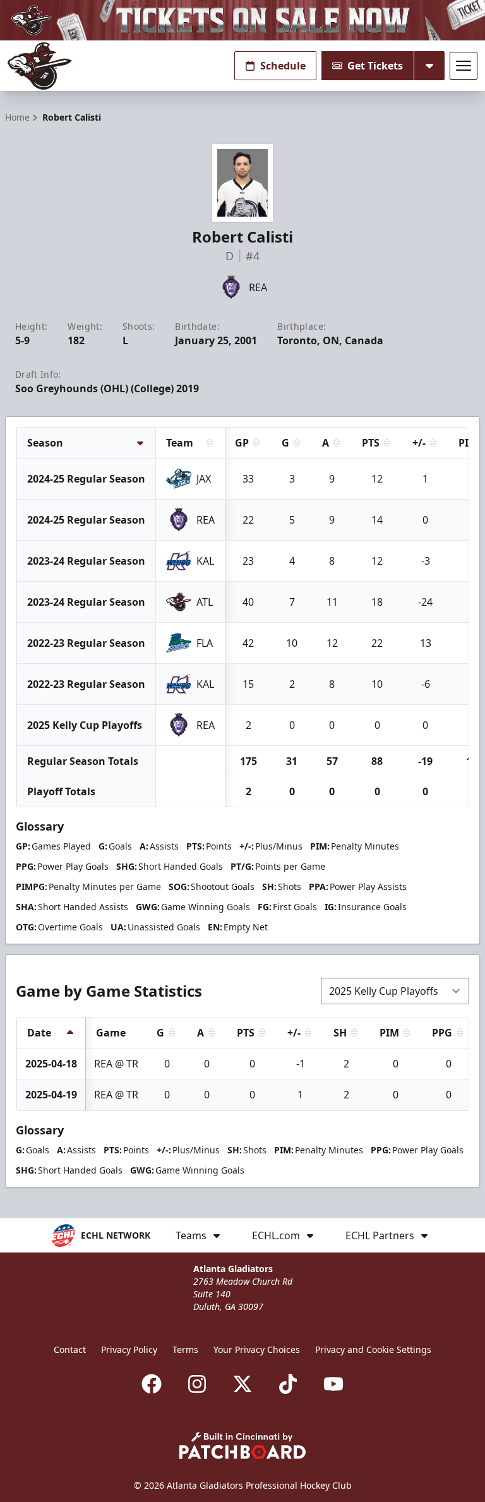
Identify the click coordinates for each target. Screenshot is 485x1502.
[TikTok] (288, 1384)
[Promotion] (242, 20)
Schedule (283, 66)
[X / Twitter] (242, 1384)
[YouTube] (333, 1384)
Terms (185, 1349)
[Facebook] (151, 1384)
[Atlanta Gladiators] (40, 66)
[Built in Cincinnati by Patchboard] (242, 1445)
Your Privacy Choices (256, 1349)
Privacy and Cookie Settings (373, 1349)
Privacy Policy (129, 1349)
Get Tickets (375, 66)
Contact (70, 1349)
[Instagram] (197, 1384)
